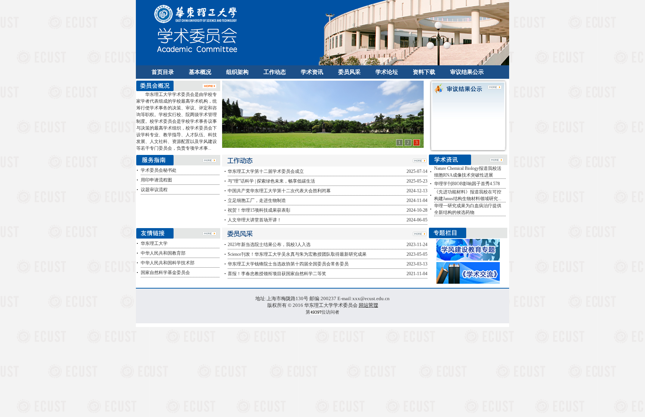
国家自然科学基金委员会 (165, 272)
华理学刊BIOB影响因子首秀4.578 (467, 183)
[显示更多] (209, 85)
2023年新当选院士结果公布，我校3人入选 (269, 244)
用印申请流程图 (156, 180)
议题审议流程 (154, 189)
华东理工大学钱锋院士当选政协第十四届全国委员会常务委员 (288, 264)
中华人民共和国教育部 (163, 253)
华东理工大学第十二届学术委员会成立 (266, 171)
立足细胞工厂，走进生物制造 (257, 200)
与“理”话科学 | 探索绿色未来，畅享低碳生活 (271, 181)
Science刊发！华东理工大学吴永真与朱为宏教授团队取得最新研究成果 (297, 254)
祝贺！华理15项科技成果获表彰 (259, 210)
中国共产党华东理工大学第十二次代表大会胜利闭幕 (279, 190)
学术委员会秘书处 (159, 170)
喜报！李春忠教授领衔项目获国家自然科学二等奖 (277, 273)
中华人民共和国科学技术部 (167, 262)
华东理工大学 (154, 243)
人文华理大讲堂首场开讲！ (254, 219)
